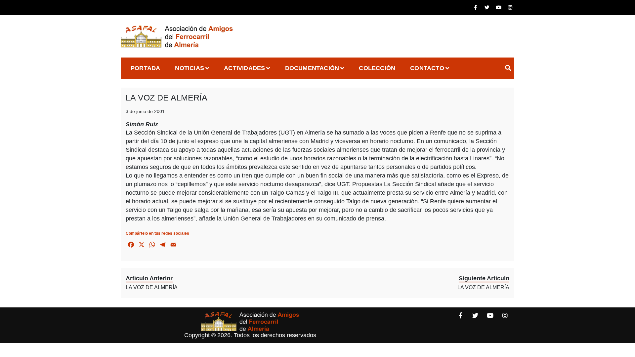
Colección (377, 68)
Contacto (427, 68)
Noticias (189, 68)
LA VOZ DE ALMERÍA (166, 97)
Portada (145, 68)
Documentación (312, 68)
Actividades (244, 68)
